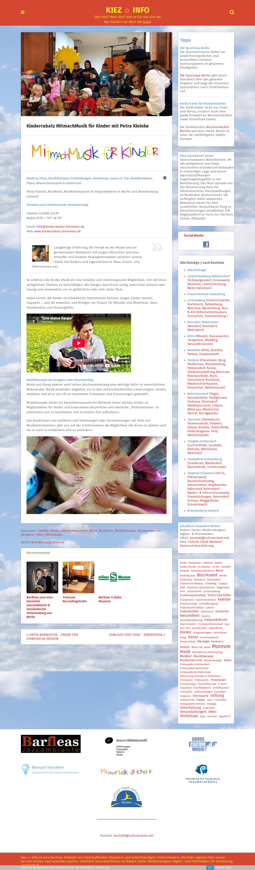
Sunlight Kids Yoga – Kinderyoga (136, 635)
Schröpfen (186, 691)
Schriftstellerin (202, 687)
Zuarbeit (212, 716)
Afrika (183, 562)
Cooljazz (223, 583)
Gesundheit (190, 615)
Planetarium (218, 679)
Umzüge (211, 703)
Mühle (227, 660)
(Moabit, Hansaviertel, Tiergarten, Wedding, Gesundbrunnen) (208, 340)
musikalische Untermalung (207, 652)
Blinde (223, 575)
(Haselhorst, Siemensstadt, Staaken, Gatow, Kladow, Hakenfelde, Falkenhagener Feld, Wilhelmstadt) (208, 427)
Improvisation (188, 624)
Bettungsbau (187, 575)
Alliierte (208, 562)
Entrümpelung (211, 591)
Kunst (193, 637)
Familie (43, 531)
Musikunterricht (149, 531)
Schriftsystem (221, 687)
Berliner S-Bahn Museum (110, 599)
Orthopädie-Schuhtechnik (194, 664)
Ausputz (184, 570)
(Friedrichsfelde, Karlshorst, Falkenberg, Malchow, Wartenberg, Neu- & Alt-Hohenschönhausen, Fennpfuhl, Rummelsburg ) (208, 308)
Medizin (185, 647)
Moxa (207, 647)
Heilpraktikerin (215, 620)
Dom (182, 591)
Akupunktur (195, 562)
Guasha (205, 616)
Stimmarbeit (187, 699)
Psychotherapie (207, 683)
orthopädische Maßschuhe (195, 672)
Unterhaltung (190, 708)
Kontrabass (220, 632)
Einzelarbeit (194, 591)
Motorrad (197, 647)
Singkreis (185, 696)
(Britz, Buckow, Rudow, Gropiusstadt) (205, 352)
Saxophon (186, 687)
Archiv (216, 566)
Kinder (55, 531)
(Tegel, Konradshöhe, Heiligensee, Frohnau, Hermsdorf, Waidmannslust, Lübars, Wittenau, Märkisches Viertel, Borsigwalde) (207, 403)
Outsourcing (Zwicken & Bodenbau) (200, 676)
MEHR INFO (224, 867)
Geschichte (222, 611)
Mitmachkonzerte (74, 531)
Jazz (227, 624)
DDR (182, 587)
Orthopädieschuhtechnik (194, 668)
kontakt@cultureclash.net (209, 538)
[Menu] (22, 12)
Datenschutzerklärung (197, 546)
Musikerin (106, 531)
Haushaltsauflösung (191, 620)
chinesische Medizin (191, 583)
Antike (218, 562)
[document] (209, 391)
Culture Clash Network (205, 542)
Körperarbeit (187, 641)
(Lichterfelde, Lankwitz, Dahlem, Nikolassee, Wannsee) (204, 447)
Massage (203, 641)
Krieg (183, 637)
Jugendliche (215, 627)
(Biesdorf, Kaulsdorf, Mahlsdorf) (202, 326)
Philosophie (202, 680)
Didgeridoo (223, 587)
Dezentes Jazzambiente (201, 587)
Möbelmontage (213, 660)
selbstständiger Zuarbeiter (210, 691)
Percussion (186, 680)
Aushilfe (226, 566)
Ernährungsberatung (193, 595)
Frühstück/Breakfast (192, 607)
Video (40, 535)
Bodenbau (186, 579)
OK (210, 867)
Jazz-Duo (185, 627)
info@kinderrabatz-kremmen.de (59, 227)
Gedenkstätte (189, 611)
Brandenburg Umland (47, 542)
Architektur (204, 566)
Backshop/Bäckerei (202, 570)
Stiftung (217, 695)
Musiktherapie (125, 531)
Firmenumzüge (188, 603)
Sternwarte (200, 696)
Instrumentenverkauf (210, 624)
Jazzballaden (199, 627)
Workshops (54, 535)
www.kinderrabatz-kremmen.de (57, 231)
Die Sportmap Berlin (196, 75)
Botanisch (199, 579)
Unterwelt (208, 707)
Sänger (200, 699)
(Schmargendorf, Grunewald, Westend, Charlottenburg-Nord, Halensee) (208, 282)
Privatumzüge (188, 683)
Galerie (210, 607)
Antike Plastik (188, 566)
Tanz (209, 699)
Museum (221, 646)
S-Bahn (222, 683)
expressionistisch (206, 599)
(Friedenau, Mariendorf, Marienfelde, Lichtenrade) (206, 463)
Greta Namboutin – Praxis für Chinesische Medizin (52, 637)
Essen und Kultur (219, 595)
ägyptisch (224, 716)
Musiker (186, 656)
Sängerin (27, 535)
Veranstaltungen (193, 712)
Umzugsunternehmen (192, 703)
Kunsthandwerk (209, 637)
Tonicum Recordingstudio (75, 599)
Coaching (211, 583)
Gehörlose (207, 611)
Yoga (202, 716)
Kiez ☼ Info (127, 10)
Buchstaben (214, 579)
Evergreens (187, 599)
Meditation (217, 641)
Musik (93, 531)
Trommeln (220, 699)
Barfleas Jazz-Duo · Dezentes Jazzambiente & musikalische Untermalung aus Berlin (40, 607)
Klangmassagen (202, 632)
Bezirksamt (207, 574)
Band (219, 570)
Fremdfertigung (208, 603)
